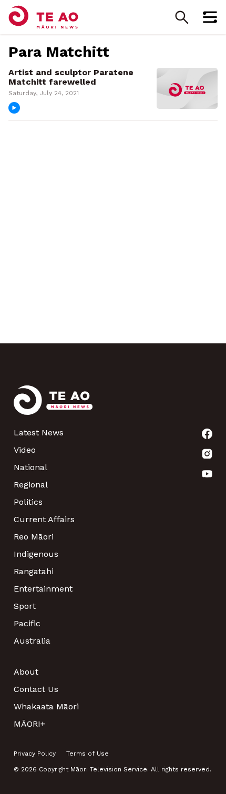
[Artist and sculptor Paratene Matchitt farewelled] (187, 88)
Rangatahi (34, 571)
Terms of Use (87, 753)
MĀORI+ (29, 724)
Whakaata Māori (46, 706)
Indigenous (36, 554)
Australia (32, 641)
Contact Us (36, 689)
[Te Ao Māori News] (53, 406)
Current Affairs (44, 519)
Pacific (27, 623)
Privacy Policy (35, 753)
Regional (31, 485)
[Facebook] (207, 433)
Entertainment (43, 589)
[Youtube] (207, 473)
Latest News (39, 432)
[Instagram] (207, 453)
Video (25, 450)
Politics (28, 502)
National (30, 467)
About (26, 672)
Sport (25, 606)
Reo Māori (34, 537)
